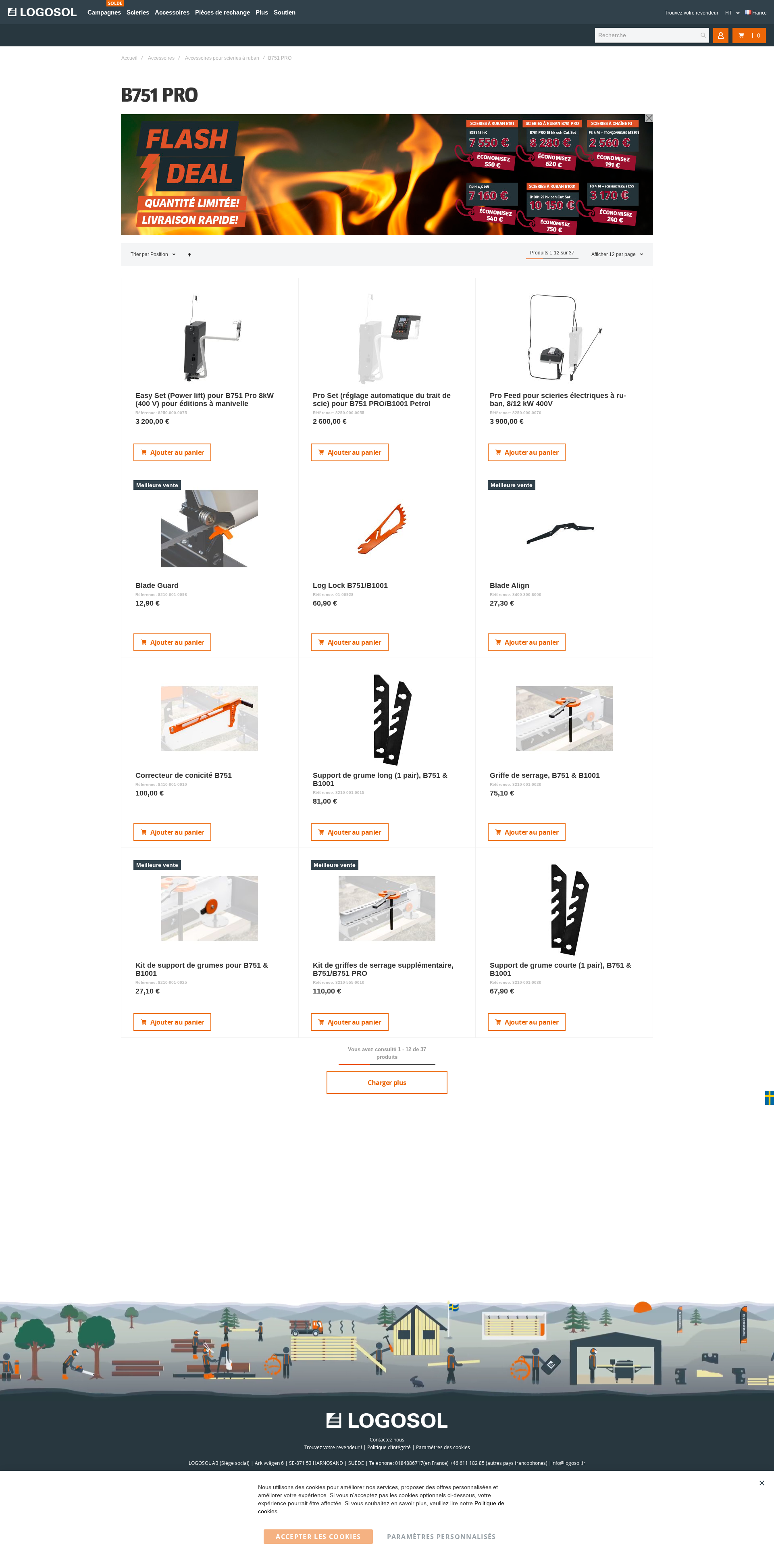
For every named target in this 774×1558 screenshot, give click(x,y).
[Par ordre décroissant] (189, 254)
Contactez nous (387, 1439)
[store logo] (42, 12)
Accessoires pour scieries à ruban (222, 58)
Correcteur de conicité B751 (183, 775)
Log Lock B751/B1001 (350, 585)
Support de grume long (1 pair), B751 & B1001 (380, 779)
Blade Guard (157, 585)
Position (159, 254)
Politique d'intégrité (389, 1447)
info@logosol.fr (568, 1463)
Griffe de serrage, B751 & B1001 (545, 775)
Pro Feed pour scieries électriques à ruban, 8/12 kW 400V (558, 400)
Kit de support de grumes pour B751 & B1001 (201, 969)
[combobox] (652, 35)
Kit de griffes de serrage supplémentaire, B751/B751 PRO (383, 969)
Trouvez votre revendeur (691, 13)
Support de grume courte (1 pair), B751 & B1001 (560, 969)
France (759, 12)
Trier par (140, 254)
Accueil (129, 58)
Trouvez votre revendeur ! (333, 1447)
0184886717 (409, 1463)
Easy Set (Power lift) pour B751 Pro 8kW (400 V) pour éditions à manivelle (204, 400)
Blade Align (509, 585)
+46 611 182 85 (467, 1463)
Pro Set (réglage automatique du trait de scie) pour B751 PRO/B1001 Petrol (382, 400)
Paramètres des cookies (443, 1447)
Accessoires (161, 58)
